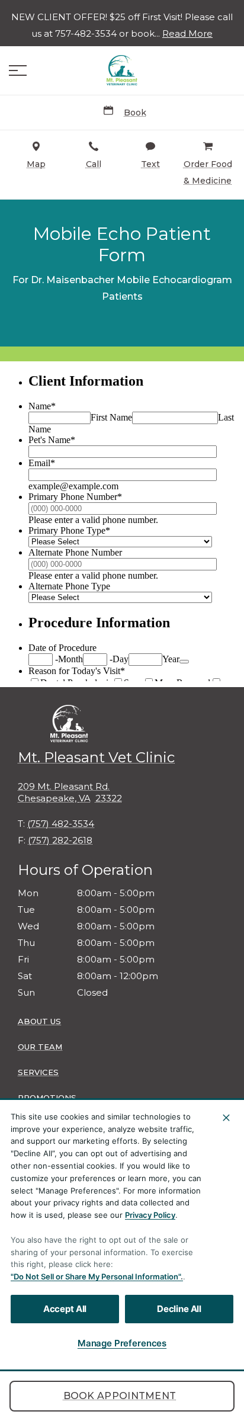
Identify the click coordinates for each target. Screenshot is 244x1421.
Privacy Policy (150, 1215)
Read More (187, 33)
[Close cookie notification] (226, 1118)
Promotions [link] (47, 1097)
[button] (18, 70)
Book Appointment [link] (119, 1395)
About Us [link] (39, 1021)
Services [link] (38, 1072)
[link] (122, 70)
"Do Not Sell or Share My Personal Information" (96, 1276)
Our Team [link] (40, 1046)
